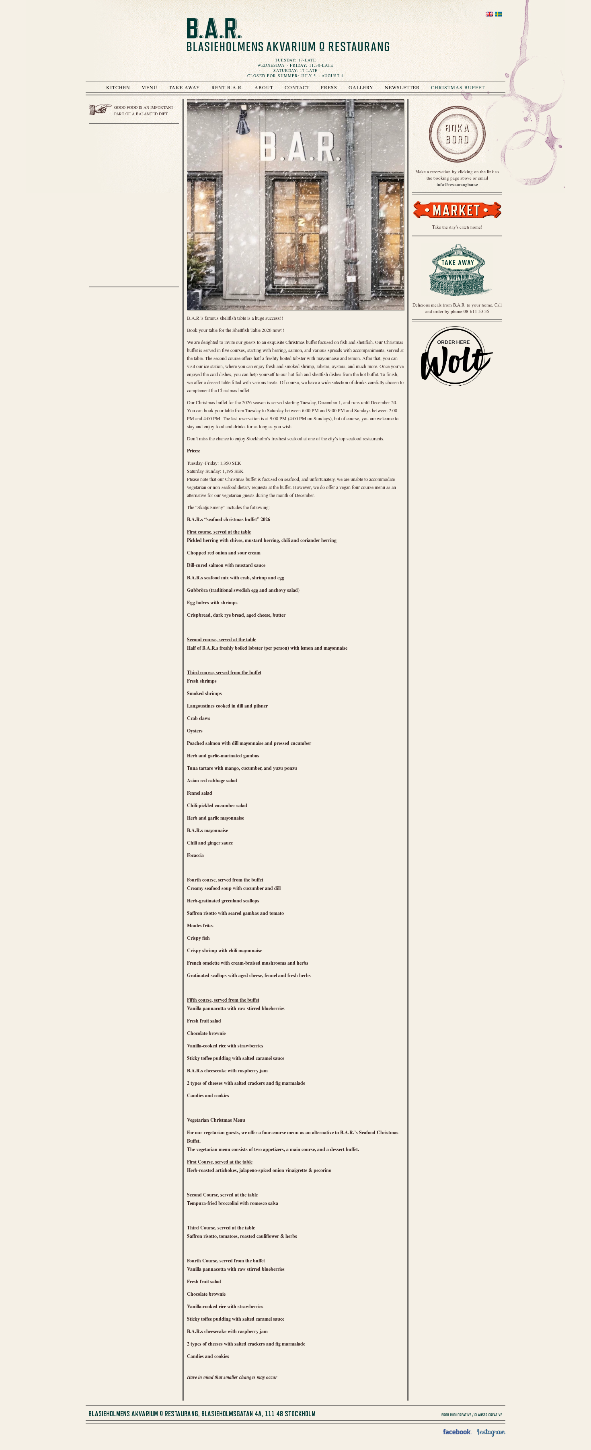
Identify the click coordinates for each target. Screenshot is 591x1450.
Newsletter (402, 87)
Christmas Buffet (458, 87)
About (263, 87)
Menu (150, 87)
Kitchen (118, 87)
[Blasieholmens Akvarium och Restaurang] (288, 34)
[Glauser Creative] (488, 1415)
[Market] (457, 220)
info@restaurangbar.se (457, 184)
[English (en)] (489, 16)
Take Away (184, 87)
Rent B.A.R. (227, 87)
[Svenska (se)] (498, 16)
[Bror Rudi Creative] (456, 1415)
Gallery (361, 87)
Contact (297, 87)
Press (329, 87)
